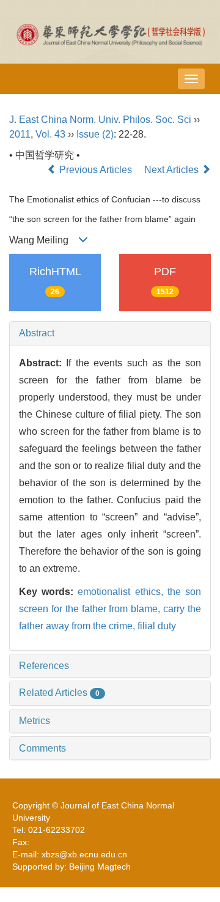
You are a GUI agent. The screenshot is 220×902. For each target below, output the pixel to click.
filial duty (157, 626)
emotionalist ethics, (122, 591)
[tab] (110, 333)
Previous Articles (95, 170)
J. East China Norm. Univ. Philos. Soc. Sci (100, 119)
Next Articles (172, 170)
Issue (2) (95, 134)
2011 (20, 134)
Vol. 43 (50, 134)
